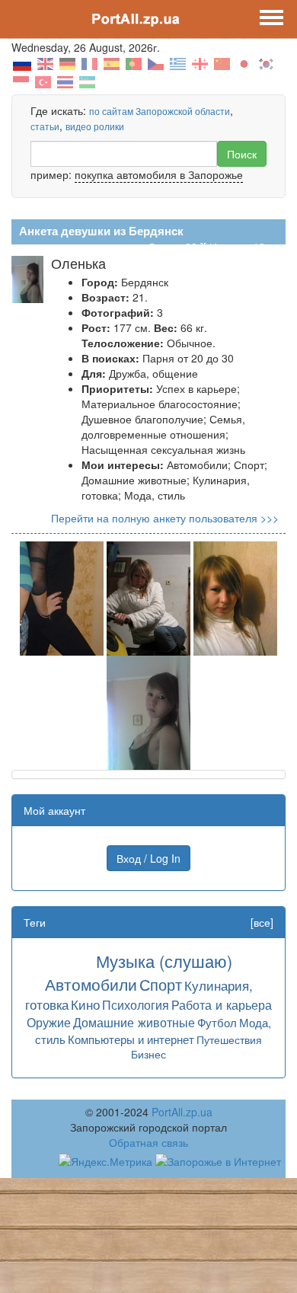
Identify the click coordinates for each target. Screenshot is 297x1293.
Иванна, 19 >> (244, 246)
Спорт (160, 984)
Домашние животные (134, 1022)
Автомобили (91, 983)
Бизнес (148, 1054)
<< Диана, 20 (165, 246)
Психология (135, 1004)
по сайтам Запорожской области (159, 110)
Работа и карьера (221, 1004)
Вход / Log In (148, 858)
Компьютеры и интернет (131, 1039)
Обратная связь (148, 1142)
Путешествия (229, 1039)
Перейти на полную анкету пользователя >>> (165, 517)
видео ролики (94, 126)
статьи (44, 126)
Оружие (49, 1022)
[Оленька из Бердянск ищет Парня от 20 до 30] (62, 597)
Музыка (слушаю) (164, 960)
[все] (262, 922)
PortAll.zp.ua (182, 1111)
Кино (85, 1004)
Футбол (217, 1022)
